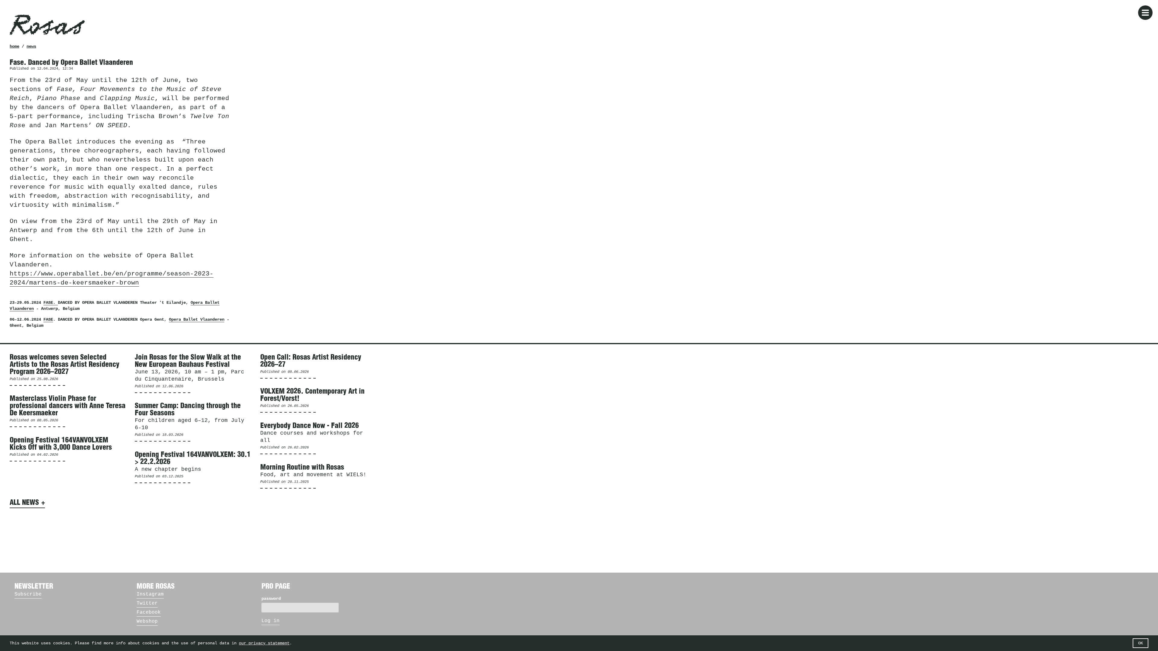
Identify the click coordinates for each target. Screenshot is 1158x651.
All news (24, 502)
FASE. (50, 302)
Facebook (149, 612)
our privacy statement (264, 643)
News (31, 46)
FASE (48, 319)
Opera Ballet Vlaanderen (196, 319)
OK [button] (1140, 643)
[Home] (47, 24)
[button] (1145, 12)
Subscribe (28, 594)
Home (14, 46)
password (271, 598)
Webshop (147, 621)
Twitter (147, 603)
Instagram (150, 594)
